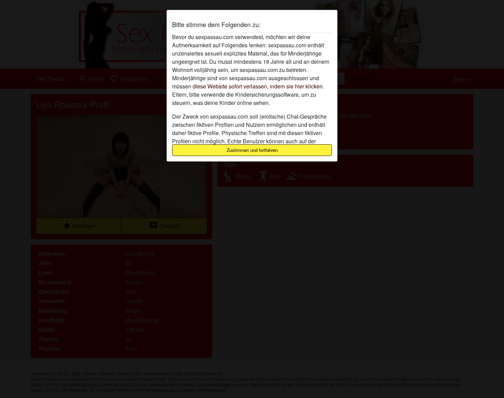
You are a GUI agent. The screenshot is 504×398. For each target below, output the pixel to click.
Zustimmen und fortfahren (252, 150)
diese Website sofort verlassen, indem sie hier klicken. (258, 86)
